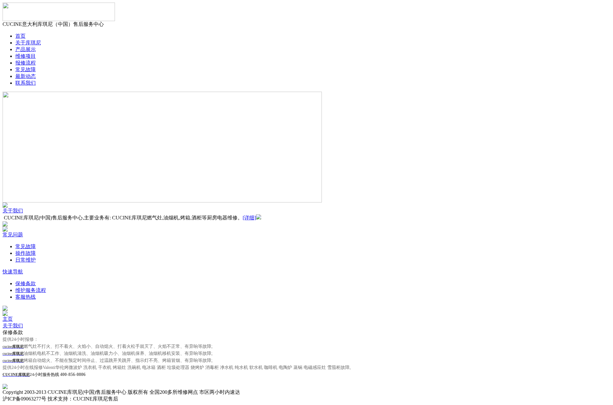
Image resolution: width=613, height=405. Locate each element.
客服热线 (25, 297)
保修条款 (25, 283)
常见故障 (25, 69)
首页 (20, 36)
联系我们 (25, 83)
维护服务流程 (30, 290)
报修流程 (25, 62)
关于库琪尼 (28, 42)
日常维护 (25, 260)
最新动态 (25, 76)
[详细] (249, 217)
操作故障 (25, 253)
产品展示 (25, 49)
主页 (8, 319)
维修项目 (25, 56)
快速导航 (13, 271)
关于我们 (13, 210)
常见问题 (13, 234)
